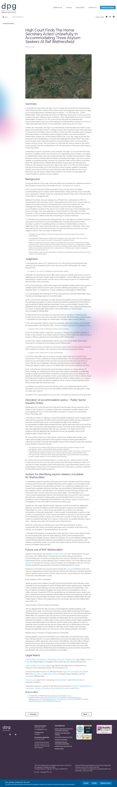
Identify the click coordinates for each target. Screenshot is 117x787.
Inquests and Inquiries (61, 739)
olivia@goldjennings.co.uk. (53, 701)
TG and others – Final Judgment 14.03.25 (59, 695)
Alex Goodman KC (61, 680)
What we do (57, 7)
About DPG (80, 7)
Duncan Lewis (30, 680)
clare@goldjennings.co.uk (36, 701)
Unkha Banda (51, 659)
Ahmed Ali (61, 659)
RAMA (76, 688)
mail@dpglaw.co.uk (41, 729)
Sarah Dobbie (52, 674)
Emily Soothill (30, 659)
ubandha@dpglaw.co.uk (49, 699)
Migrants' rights (59, 748)
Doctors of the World (42, 688)
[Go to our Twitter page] (4, 734)
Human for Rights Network (81, 686)
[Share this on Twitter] (110, 16)
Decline (94, 783)
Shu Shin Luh (39, 674)
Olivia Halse (41, 666)
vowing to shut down (60, 554)
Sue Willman (41, 659)
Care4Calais (29, 688)
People (69, 7)
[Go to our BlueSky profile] (15, 734)
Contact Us (92, 7)
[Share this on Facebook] (106, 16)
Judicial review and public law (63, 746)
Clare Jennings (30, 666)
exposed (70, 569)
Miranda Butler (76, 680)
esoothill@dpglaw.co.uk (74, 697)
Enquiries (37, 734)
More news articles (8, 23)
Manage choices (105, 783)
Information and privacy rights (63, 737)
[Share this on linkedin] (113, 16)
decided (28, 563)
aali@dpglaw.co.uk (34, 699)
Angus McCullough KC (71, 672)
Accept (86, 783)
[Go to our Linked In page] (10, 734)
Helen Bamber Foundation (61, 688)
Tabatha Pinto (70, 659)
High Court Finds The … (18, 17)
